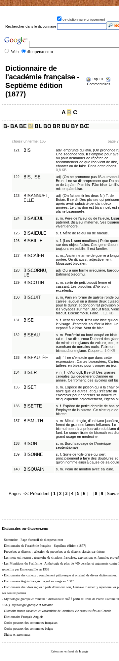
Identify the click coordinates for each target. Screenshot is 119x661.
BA (14, 126)
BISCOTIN (33, 282)
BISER (30, 372)
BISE (28, 320)
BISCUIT (32, 297)
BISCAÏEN (33, 255)
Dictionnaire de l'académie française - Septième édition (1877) (42, 81)
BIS (27, 150)
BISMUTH (33, 421)
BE (23, 126)
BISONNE (33, 454)
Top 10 (97, 79)
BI (30, 126)
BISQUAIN (33, 469)
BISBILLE (33, 241)
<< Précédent (36, 493)
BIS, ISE (32, 177)
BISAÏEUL (33, 218)
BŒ (84, 126)
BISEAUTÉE (35, 358)
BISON (30, 443)
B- (6, 126)
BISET (29, 387)
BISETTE (32, 406)
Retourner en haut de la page (69, 651)
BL (38, 126)
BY (75, 126)
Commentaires (98, 84)
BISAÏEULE (34, 233)
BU (66, 126)
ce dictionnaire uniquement (83, 19)
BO (47, 126)
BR (56, 126)
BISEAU (31, 335)
